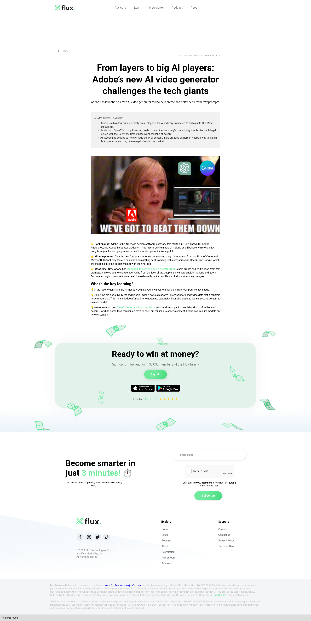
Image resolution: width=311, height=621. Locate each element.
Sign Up (155, 374)
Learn (164, 534)
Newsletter (167, 551)
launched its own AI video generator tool (151, 269)
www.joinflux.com (133, 585)
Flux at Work (168, 557)
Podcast (166, 540)
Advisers (166, 563)
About (164, 546)
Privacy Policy (226, 540)
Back (63, 51)
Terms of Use (226, 546)
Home (164, 529)
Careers (222, 529)
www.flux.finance (114, 585)
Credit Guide (220, 595)
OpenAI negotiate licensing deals (136, 307)
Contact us (224, 534)
